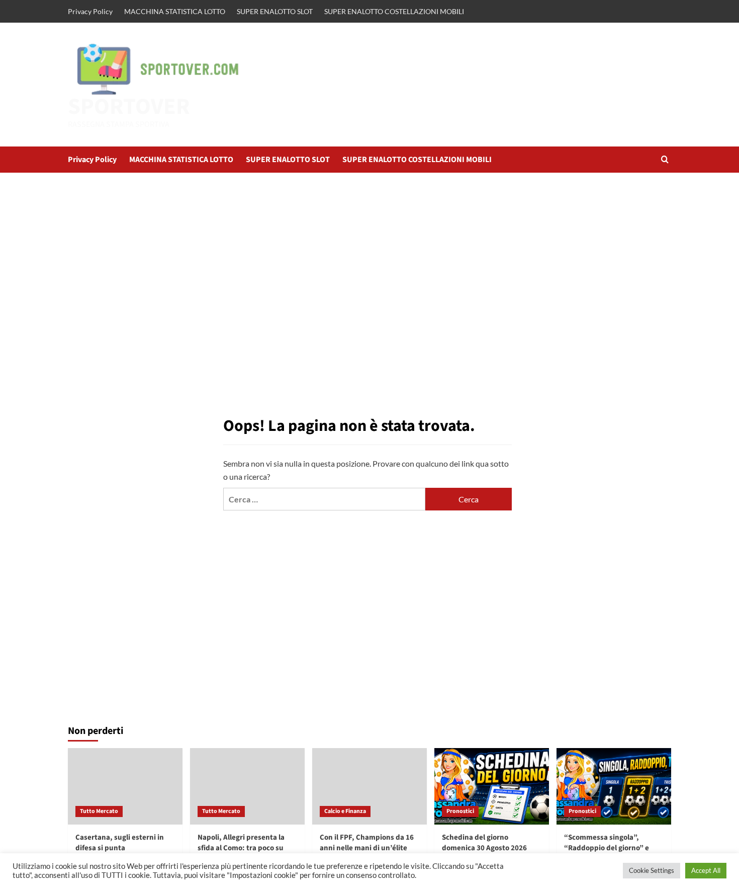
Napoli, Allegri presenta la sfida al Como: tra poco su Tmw (241, 848)
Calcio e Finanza (345, 811)
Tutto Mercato (99, 811)
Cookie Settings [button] (651, 870)
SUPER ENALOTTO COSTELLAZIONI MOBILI (394, 11)
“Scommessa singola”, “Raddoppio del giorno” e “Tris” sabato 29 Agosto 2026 (612, 848)
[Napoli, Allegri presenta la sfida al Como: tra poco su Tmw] (247, 786)
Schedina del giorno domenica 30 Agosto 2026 (484, 842)
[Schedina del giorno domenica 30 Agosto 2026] (491, 786)
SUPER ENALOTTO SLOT (275, 11)
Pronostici (460, 811)
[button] (665, 159)
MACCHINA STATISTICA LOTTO (174, 11)
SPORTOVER (129, 107)
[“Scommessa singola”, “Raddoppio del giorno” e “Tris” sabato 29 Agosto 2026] (614, 786)
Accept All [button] (705, 870)
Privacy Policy (90, 11)
